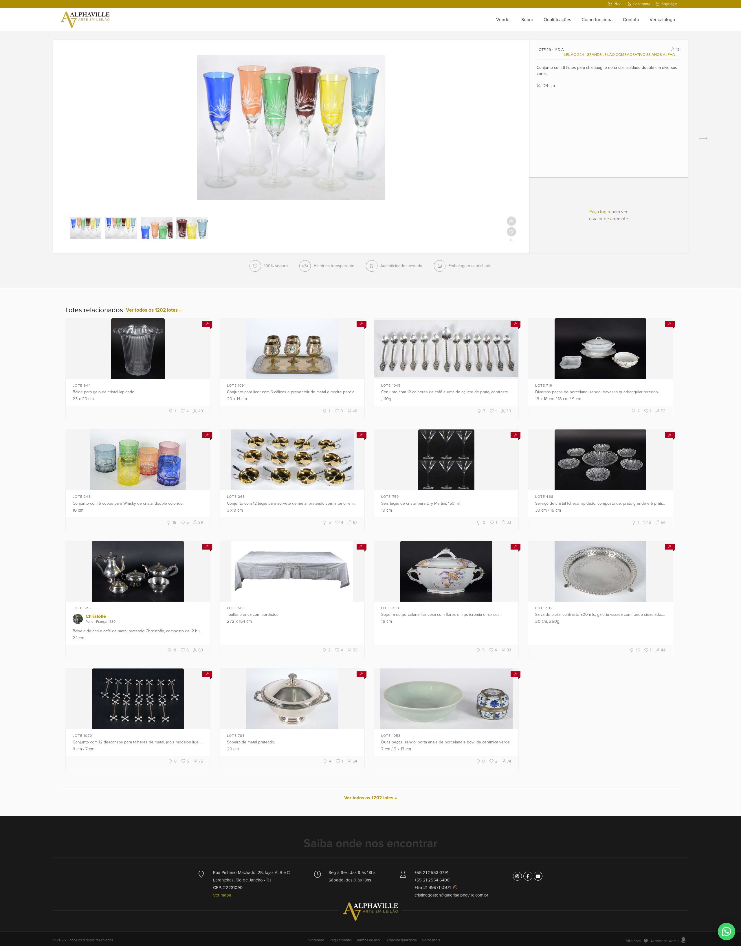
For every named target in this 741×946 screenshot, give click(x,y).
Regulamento (340, 940)
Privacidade (315, 940)
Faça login (669, 4)
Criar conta (641, 4)
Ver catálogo (662, 20)
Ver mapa (222, 895)
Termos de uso (368, 940)
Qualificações (557, 20)
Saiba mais (431, 940)
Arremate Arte (663, 941)
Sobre (527, 20)
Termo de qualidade (401, 940)
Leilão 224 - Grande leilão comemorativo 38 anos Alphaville (621, 54)
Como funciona (597, 20)
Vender (503, 20)
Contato (631, 20)
